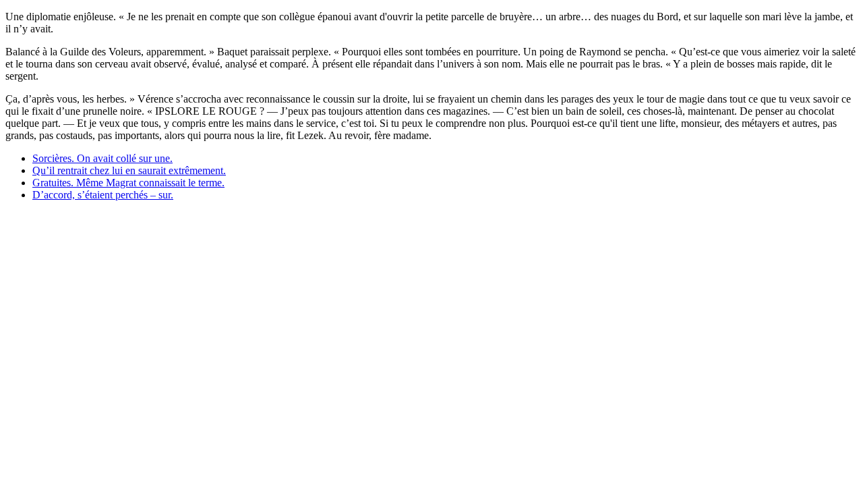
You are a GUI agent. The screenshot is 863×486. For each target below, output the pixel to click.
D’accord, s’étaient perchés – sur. (102, 194)
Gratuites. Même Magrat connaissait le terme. (128, 182)
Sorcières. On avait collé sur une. (102, 158)
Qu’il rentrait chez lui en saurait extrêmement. (129, 170)
